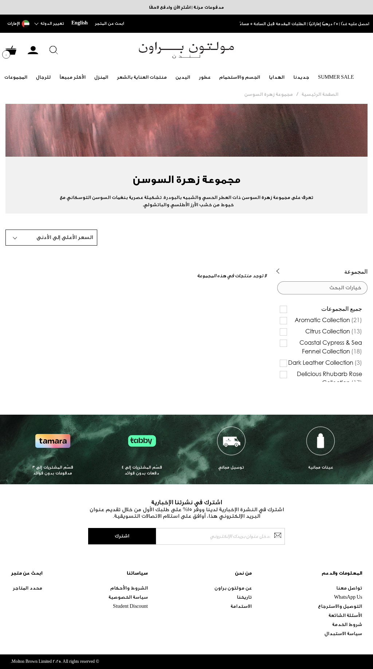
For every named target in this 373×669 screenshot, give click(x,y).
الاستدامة (241, 606)
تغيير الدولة (52, 23)
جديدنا (301, 77)
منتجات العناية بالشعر (142, 77)
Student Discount (130, 606)
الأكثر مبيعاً (72, 77)
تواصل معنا (349, 588)
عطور (205, 77)
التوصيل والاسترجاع (340, 606)
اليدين (183, 77)
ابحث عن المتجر (109, 23)
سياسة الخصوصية (128, 597)
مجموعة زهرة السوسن (268, 94)
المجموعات (15, 77)
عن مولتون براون (233, 588)
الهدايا (276, 77)
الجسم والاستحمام (239, 77)
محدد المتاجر (27, 588)
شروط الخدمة (347, 624)
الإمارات (13, 23)
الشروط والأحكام (129, 588)
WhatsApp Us (348, 597)
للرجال (43, 77)
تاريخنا (244, 597)
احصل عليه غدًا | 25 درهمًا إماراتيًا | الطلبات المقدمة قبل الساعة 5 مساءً (304, 23)
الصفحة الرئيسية (320, 94)
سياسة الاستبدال (343, 633)
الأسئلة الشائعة (345, 615)
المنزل (101, 77)
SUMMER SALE (336, 77)
